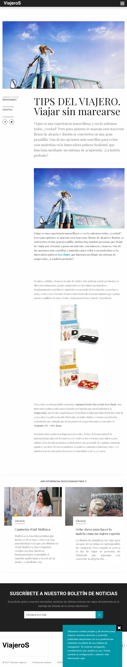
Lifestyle (7, 109)
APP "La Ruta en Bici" (90, 529)
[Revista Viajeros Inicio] (12, 3)
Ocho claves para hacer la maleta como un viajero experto (37, 531)
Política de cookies (41, 662)
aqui (82, 658)
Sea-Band (64, 254)
